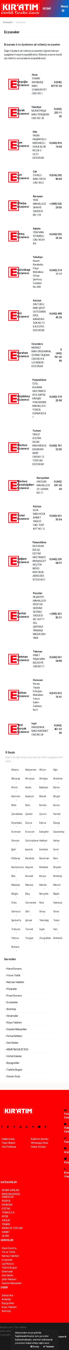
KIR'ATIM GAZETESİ (17, 1049)
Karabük (29, 858)
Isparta (29, 849)
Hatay (56, 840)
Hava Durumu (14, 968)
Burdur (43, 805)
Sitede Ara (7, 1295)
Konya (42, 876)
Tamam (49, 1346)
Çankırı (29, 814)
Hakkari (43, 840)
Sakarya (57, 902)
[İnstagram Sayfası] (15, 1126)
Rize (41, 902)
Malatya (15, 884)
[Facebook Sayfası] (3, 1126)
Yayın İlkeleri (8, 1142)
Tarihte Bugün (14, 1069)
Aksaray (15, 778)
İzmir (56, 849)
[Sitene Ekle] (47, 1126)
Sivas (56, 911)
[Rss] (34, 1126)
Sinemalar (7, 1271)
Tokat (56, 920)
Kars (55, 858)
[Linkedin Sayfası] (28, 1126)
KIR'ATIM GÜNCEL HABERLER (11, 1195)
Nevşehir (44, 893)
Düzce (28, 822)
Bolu (27, 805)
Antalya (43, 778)
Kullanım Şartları (39, 1139)
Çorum (43, 814)
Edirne (42, 822)
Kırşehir (57, 867)
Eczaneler (12, 1002)
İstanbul (43, 849)
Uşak (42, 929)
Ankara (15, 946)
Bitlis (13, 805)
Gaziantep (58, 831)
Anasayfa (8, 22)
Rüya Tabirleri (14, 1022)
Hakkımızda (8, 1139)
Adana (15, 769)
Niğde (56, 893)
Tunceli (29, 929)
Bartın (56, 787)
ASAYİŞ (6, 1200)
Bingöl (56, 796)
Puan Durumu (14, 995)
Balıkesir (43, 787)
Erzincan (16, 831)
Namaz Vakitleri (15, 982)
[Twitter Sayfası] (9, 1126)
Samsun (16, 911)
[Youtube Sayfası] (21, 1126)
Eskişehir (44, 831)
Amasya (29, 778)
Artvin (14, 787)
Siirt (27, 911)
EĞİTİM (6, 1208)
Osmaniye (30, 902)
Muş (27, 893)
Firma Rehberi (14, 1036)
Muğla (14, 893)
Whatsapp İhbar (39, 1142)
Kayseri (29, 867)
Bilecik (42, 796)
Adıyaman (30, 769)
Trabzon (16, 929)
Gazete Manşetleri (16, 1029)
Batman (15, 796)
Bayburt (29, 796)
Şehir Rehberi (9, 1279)
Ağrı (55, 769)
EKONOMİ (7, 1204)
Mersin (57, 884)
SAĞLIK (6, 1220)
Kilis (13, 876)
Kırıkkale (43, 867)
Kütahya (57, 876)
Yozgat (29, 938)
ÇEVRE (5, 1235)
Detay (35, 1346)
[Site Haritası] (40, 1126)
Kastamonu (17, 867)
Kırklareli (57, 938)
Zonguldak (45, 938)
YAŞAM (6, 1224)
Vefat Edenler (14, 1056)
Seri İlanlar (12, 1042)
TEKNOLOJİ (8, 1212)
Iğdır (13, 849)
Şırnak (28, 920)
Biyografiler (12, 1063)
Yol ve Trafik (13, 975)
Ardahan (58, 778)
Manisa (29, 884)
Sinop (42, 911)
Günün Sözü (13, 1076)
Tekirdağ (44, 920)
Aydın (28, 787)
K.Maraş (15, 858)
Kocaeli (29, 876)
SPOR (5, 1216)
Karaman (44, 858)
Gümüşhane (32, 840)
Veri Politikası (9, 1146)
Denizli (57, 814)
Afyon (42, 769)
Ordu (14, 902)
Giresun (15, 840)
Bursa (56, 805)
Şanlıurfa (16, 920)
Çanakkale (17, 814)
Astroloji (11, 1009)
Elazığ (56, 822)
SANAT (6, 1232)
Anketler (6, 1299)
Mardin (43, 884)
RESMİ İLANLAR (48, 10)
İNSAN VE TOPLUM (12, 1228)
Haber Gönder (38, 1146)
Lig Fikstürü (8, 1263)
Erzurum (30, 831)
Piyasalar (11, 988)
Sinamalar (12, 1015)
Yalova (15, 938)
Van (55, 929)
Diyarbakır (16, 822)
